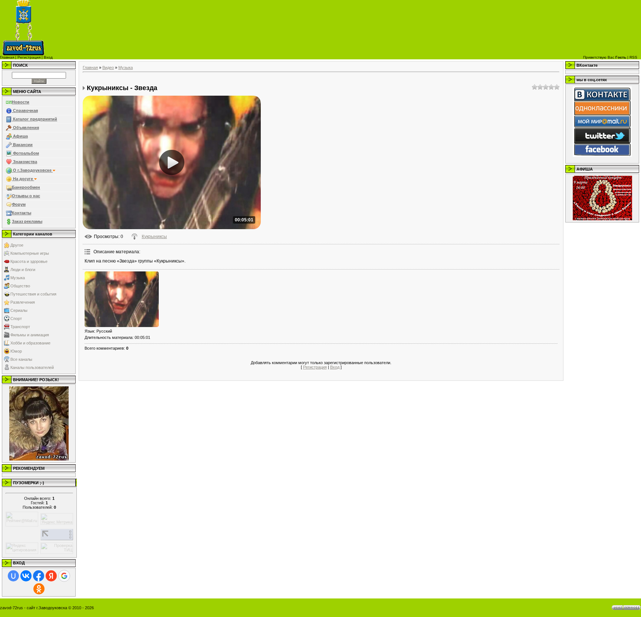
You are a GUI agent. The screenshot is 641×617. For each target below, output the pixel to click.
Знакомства (24, 161)
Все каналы (21, 359)
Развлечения (22, 302)
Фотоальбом (25, 153)
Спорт (16, 318)
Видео (108, 67)
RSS (633, 57)
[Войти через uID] (13, 575)
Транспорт (20, 326)
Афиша (20, 136)
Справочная (25, 110)
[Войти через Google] (64, 576)
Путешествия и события (33, 294)
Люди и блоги (22, 269)
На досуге (23, 178)
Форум (19, 204)
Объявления (25, 127)
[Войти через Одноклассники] (39, 588)
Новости (20, 102)
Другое (16, 245)
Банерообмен (26, 187)
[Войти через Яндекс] (51, 575)
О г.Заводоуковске (32, 170)
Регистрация (28, 57)
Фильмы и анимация (29, 335)
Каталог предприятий (34, 119)
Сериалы (18, 310)
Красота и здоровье (28, 261)
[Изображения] (122, 299)
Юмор (16, 351)
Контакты (21, 213)
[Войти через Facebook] (38, 575)
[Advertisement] (368, 27)
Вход (48, 57)
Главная (7, 57)
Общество (20, 286)
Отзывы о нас (26, 196)
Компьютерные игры (29, 253)
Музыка (17, 277)
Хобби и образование (30, 343)
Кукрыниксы (154, 236)
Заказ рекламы (27, 221)
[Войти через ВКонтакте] (26, 575)
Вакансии (22, 144)
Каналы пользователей (32, 367)
